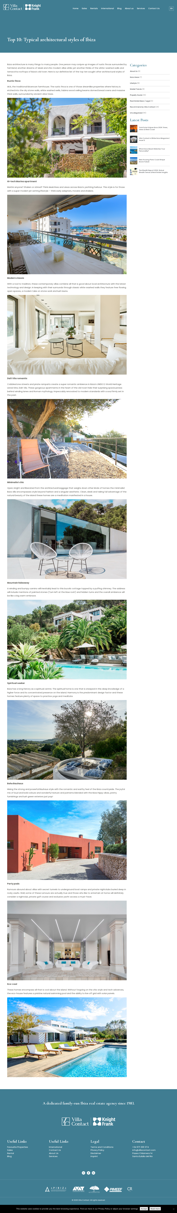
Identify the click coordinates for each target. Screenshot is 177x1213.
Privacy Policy (97, 1150)
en (171, 8)
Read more (155, 1209)
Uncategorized (138, 113)
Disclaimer (96, 1153)
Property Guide (138, 95)
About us (129, 8)
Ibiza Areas (136, 77)
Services (141, 8)
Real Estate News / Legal (141, 101)
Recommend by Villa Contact (144, 107)
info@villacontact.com (144, 1150)
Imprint (94, 1156)
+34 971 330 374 (140, 1147)
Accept (144, 1209)
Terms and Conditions (102, 1147)
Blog (119, 8)
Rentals (94, 8)
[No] (173, 1209)
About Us (135, 71)
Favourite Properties (17, 1147)
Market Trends (137, 89)
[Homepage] (22, 7)
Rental (10, 1153)
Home (75, 8)
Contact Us (154, 8)
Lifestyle (135, 83)
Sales (84, 8)
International (107, 8)
